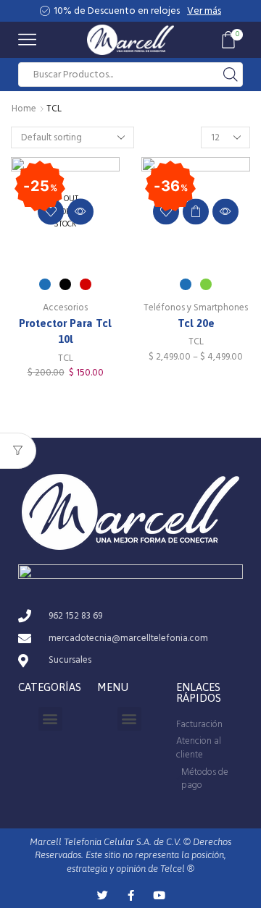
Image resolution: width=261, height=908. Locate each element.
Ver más (204, 11)
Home (24, 108)
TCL (65, 358)
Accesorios (65, 307)
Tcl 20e (196, 323)
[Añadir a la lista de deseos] (51, 211)
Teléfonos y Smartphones (196, 307)
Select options (196, 211)
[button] (50, 719)
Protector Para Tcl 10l (65, 331)
